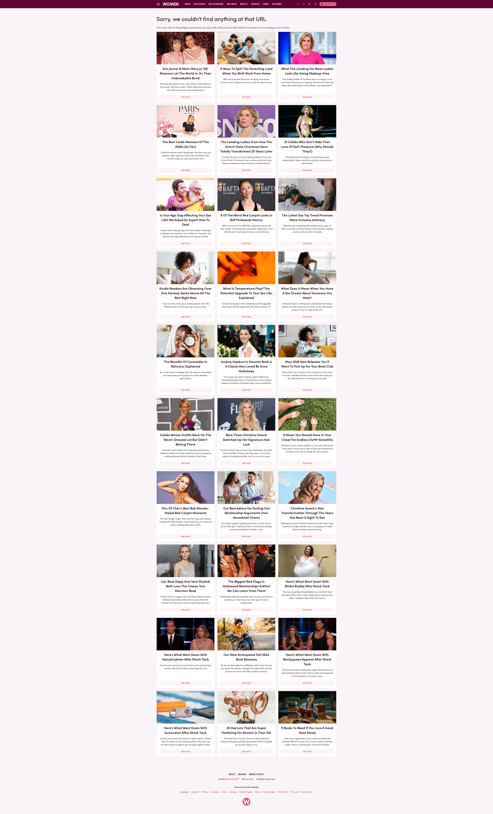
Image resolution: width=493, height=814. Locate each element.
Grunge (233, 792)
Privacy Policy (256, 774)
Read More (185, 97)
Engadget (184, 792)
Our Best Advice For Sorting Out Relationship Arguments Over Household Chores (246, 513)
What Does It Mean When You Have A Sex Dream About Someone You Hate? (307, 293)
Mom (257, 792)
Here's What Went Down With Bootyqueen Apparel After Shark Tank (307, 659)
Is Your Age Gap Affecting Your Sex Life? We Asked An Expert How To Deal (185, 220)
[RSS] (315, 4)
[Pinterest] (304, 4)
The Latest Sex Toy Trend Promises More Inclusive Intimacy (307, 217)
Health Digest (245, 792)
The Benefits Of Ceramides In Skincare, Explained (185, 364)
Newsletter (329, 4)
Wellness (232, 4)
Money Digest (269, 792)
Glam (224, 792)
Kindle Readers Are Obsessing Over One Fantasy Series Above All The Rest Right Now (185, 293)
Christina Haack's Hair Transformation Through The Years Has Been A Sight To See (307, 513)
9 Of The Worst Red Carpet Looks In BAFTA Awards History (246, 217)
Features (277, 4)
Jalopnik (195, 792)
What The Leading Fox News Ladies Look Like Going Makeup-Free (307, 71)
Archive (242, 774)
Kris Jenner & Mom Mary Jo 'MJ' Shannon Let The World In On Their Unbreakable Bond (185, 73)
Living (266, 4)
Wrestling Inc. (307, 792)
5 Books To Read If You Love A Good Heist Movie (307, 730)
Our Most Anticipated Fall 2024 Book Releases (246, 657)
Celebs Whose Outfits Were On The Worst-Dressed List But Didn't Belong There (185, 439)
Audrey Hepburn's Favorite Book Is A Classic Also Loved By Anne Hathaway (246, 366)
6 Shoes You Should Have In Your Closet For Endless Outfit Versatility (307, 437)
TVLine (205, 792)
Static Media (231, 779)
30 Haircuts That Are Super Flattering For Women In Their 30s (246, 730)
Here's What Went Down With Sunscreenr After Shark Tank (185, 730)
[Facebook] (298, 4)
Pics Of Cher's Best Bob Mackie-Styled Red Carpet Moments (185, 510)
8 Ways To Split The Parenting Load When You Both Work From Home (246, 71)
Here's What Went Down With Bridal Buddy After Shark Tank (307, 584)
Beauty (244, 4)
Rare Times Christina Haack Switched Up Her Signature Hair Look (246, 439)
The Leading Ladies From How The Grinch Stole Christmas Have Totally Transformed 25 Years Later (246, 146)
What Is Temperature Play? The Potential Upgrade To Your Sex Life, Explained (246, 293)
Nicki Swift (283, 792)
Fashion (255, 4)
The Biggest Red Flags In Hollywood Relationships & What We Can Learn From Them (246, 586)
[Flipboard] (310, 4)
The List (294, 792)
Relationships (216, 4)
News (187, 4)
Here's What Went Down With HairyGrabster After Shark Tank (185, 657)
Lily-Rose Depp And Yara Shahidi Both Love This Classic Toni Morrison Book (185, 586)
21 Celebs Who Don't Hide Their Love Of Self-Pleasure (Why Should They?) (307, 146)
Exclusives (199, 4)
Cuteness (215, 792)
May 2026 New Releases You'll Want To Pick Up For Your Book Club (307, 364)
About (232, 774)
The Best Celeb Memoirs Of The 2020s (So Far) (185, 144)
